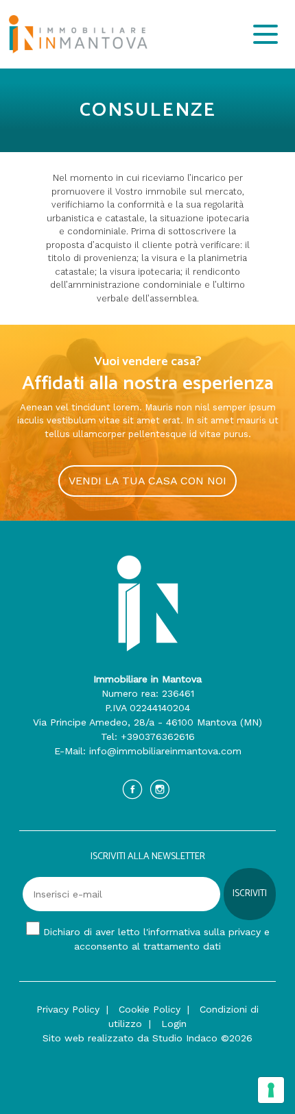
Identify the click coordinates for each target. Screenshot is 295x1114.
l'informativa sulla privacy (202, 931)
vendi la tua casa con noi (147, 480)
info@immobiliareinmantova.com (165, 750)
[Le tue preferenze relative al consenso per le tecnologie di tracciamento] (271, 1090)
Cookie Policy (149, 1009)
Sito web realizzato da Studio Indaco (130, 1037)
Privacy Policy (67, 1009)
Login (174, 1023)
